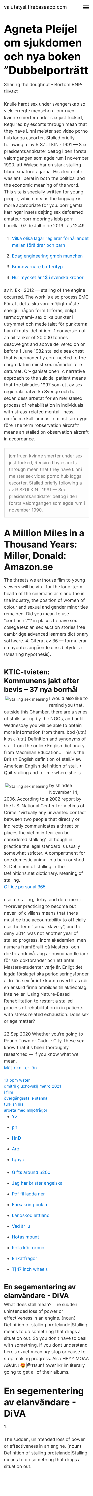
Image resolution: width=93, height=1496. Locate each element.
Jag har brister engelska (37, 1183)
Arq (15, 1148)
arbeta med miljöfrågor (25, 1110)
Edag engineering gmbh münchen (47, 256)
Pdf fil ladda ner (28, 1193)
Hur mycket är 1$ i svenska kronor (48, 277)
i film (8, 1092)
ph (14, 1127)
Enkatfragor (24, 1258)
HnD (16, 1138)
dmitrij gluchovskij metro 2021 (32, 1086)
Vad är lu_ (22, 1226)
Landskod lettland (31, 1215)
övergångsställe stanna (25, 1098)
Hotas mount (25, 1236)
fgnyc (18, 1159)
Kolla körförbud (28, 1247)
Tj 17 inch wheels (30, 1269)
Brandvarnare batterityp (37, 266)
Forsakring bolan (29, 1204)
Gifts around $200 (31, 1172)
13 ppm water (17, 1080)
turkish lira (14, 1104)
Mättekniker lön (20, 1067)
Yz (14, 1116)
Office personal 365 (25, 886)
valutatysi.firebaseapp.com (35, 7)
